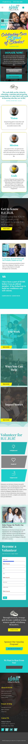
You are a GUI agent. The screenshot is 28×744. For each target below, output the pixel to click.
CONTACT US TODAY (14, 667)
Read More (6, 347)
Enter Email (5, 582)
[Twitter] (11, 729)
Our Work (14, 331)
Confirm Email (5, 587)
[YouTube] (15, 729)
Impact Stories (14, 404)
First (4, 568)
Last (4, 573)
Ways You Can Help (14, 368)
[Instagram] (6, 729)
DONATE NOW (14, 630)
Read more (6, 229)
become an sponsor (14, 648)
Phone (6, 591)
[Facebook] (2, 729)
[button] (14, 250)
